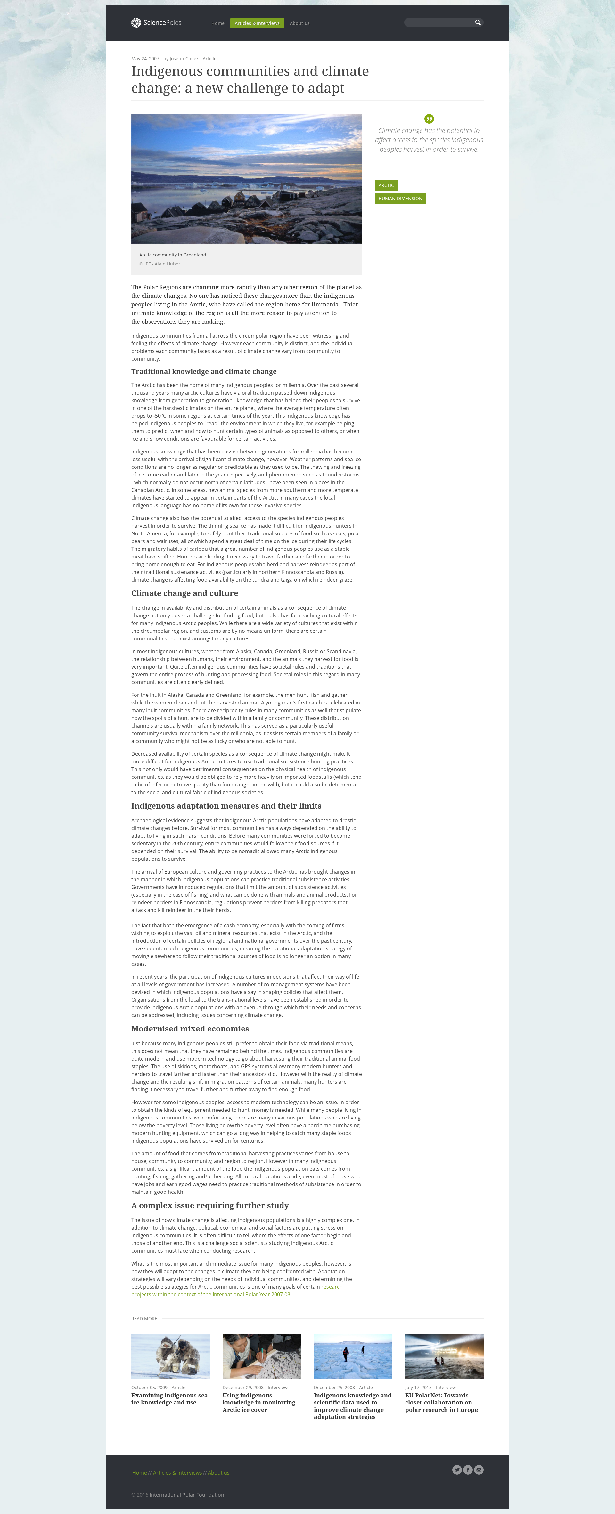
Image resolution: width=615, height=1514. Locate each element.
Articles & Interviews (257, 23)
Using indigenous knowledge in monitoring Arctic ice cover (259, 1402)
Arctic (386, 185)
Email (479, 1470)
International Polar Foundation (187, 1494)
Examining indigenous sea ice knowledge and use (169, 1399)
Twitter (457, 1470)
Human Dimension (400, 198)
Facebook (468, 1470)
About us (300, 23)
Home (218, 23)
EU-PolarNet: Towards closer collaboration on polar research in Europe (441, 1402)
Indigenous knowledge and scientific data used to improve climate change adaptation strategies (353, 1406)
